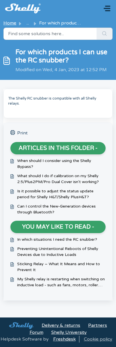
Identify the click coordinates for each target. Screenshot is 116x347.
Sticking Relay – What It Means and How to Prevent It (58, 267)
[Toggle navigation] (107, 8)
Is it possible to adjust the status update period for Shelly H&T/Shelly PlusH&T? (55, 194)
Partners (97, 325)
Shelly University (69, 332)
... (27, 23)
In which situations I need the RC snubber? (57, 239)
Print (22, 133)
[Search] (105, 34)
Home (9, 23)
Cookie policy (98, 339)
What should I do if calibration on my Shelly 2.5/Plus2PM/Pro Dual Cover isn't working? (58, 179)
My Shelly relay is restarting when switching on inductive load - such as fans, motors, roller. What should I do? (61, 282)
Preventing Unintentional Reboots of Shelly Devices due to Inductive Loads (57, 251)
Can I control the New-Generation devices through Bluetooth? (56, 209)
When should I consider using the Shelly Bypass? (54, 163)
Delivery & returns (61, 325)
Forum (36, 332)
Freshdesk (64, 339)
